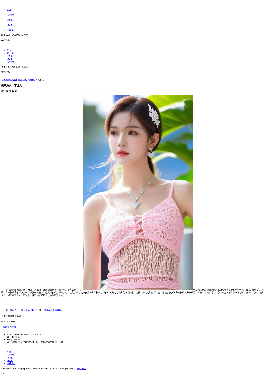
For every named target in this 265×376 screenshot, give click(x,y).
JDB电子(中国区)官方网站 (14, 79)
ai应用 (32, 79)
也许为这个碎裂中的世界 (22, 310)
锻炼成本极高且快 (52, 310)
